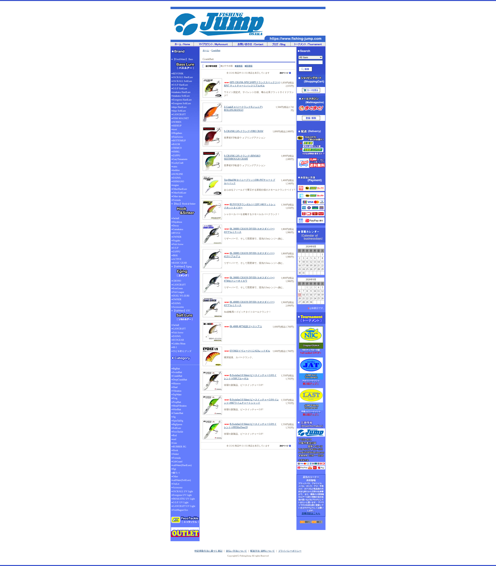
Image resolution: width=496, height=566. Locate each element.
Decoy (176, 225)
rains (175, 166)
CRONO (177, 281)
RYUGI (176, 233)
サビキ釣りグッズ (182, 351)
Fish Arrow (178, 244)
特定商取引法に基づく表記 (208, 551)
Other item (178, 196)
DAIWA (177, 177)
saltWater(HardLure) (182, 465)
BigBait (176, 368)
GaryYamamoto (180, 159)
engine (176, 185)
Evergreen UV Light (182, 495)
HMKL (176, 151)
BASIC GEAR (180, 262)
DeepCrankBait (180, 379)
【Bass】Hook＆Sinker (184, 203)
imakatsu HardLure (181, 92)
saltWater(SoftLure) (182, 480)
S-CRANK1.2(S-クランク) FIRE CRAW (243, 131)
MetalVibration (180, 405)
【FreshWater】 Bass (183, 59)
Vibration (177, 391)
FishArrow (178, 137)
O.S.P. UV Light (180, 502)
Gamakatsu (178, 229)
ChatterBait (178, 413)
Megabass (177, 133)
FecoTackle (178, 431)
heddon (176, 170)
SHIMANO (178, 181)
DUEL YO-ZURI (181, 295)
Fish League (178, 292)
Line (175, 443)
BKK (175, 255)
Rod (175, 435)
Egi (174, 469)
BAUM (176, 144)
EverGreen (178, 288)
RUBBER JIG (179, 446)
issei (175, 129)
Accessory (178, 487)
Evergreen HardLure (182, 99)
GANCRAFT (179, 114)
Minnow (177, 383)
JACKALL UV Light (183, 491)
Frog (175, 398)
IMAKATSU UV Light (184, 498)
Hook (175, 450)
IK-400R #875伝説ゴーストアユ (246, 326)
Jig (174, 416)
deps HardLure (180, 107)
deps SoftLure (179, 110)
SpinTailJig (178, 420)
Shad (175, 387)
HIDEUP (177, 125)
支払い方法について (236, 551)
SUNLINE (178, 174)
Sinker (176, 454)
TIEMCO (177, 148)
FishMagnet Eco (180, 510)
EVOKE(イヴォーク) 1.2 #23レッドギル (250, 350)
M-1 (175, 347)
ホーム (206, 50)
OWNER (177, 237)
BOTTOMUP (179, 140)
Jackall (176, 218)
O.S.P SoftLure (180, 88)
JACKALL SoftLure (182, 81)
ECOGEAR (178, 340)
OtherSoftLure (179, 192)
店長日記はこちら (311, 513)
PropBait (177, 402)
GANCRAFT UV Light (184, 506)
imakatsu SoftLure (181, 96)
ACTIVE (177, 259)
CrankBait (177, 376)
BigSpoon (177, 424)
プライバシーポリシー (289, 551)
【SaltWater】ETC (181, 310)
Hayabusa (177, 222)
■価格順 (239, 66)
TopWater (177, 394)
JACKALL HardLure (183, 77)
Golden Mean (179, 343)
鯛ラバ (176, 472)
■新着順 (248, 66)
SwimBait (177, 372)
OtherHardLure (180, 189)
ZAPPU (176, 155)
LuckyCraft (178, 163)
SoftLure (177, 428)
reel (174, 439)
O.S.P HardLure (180, 84)
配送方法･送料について (262, 551)
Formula (177, 200)
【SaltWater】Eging (182, 266)
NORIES (177, 122)
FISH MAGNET (181, 118)
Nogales (176, 240)
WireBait (177, 409)
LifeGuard (177, 461)
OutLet (176, 484)
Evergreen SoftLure (182, 103)
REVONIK (178, 73)
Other (175, 476)
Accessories (178, 307)
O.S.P (175, 248)
